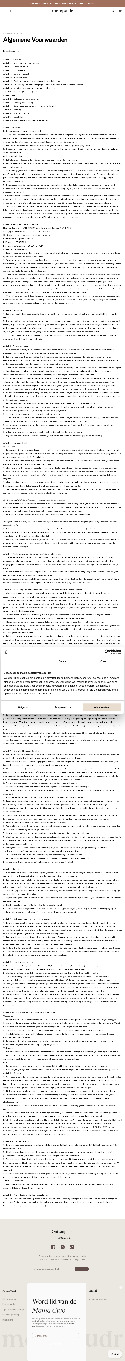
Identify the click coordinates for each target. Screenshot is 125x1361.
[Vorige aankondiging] (6, 3)
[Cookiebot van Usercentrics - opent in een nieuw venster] (107, 651)
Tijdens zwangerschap (13, 1310)
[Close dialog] (120, 1287)
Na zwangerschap (10, 1315)
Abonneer (81, 1269)
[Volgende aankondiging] (118, 3)
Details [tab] (63, 661)
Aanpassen (60, 707)
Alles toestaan (102, 707)
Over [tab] (103, 661)
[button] (11, 11)
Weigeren (23, 707)
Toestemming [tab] (21, 661)
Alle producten (9, 1299)
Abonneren (55, 1343)
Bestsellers (7, 1320)
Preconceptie (8, 1304)
